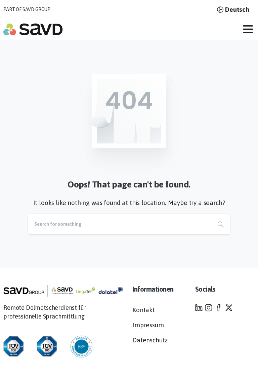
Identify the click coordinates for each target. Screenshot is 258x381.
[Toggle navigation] (248, 29)
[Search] (221, 224)
